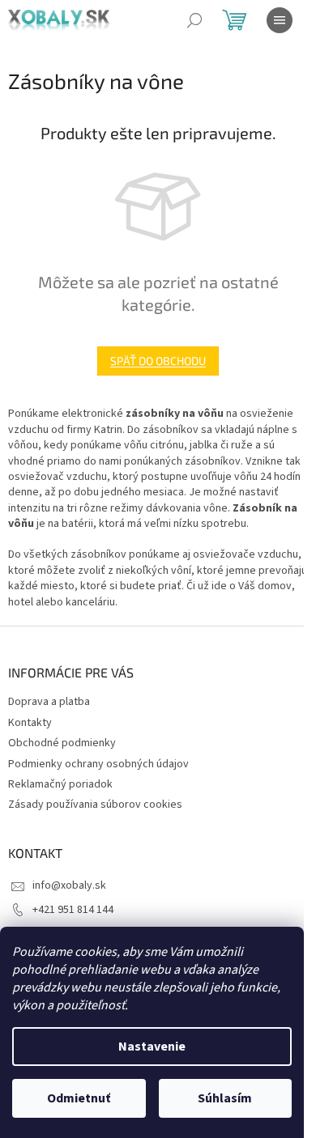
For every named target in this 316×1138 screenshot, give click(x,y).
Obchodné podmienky (62, 743)
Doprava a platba (49, 702)
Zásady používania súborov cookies (95, 804)
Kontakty (30, 723)
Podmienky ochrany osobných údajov (98, 764)
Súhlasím (225, 1098)
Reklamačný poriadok (60, 784)
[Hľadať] (194, 20)
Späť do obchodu (158, 360)
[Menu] (279, 20)
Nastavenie (152, 1046)
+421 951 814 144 (72, 910)
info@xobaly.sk (69, 885)
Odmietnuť (78, 1098)
